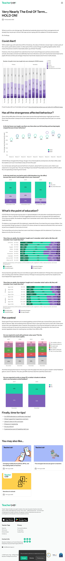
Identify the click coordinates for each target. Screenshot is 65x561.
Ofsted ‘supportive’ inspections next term (16, 419)
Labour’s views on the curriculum (13, 421)
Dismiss (31, 558)
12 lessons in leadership (11, 424)
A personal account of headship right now (16, 429)
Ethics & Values (5, 531)
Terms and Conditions (22, 528)
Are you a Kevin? (9, 426)
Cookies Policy (20, 531)
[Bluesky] (27, 541)
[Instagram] (25, 539)
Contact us (4, 533)
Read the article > (16, 458)
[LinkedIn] (27, 539)
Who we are (4, 530)
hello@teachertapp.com (9, 547)
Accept (24, 558)
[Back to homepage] (9, 3)
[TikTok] (30, 541)
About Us (4, 528)
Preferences (40, 558)
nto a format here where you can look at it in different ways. (46, 107)
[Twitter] (25, 541)
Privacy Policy (20, 530)
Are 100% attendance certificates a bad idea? (17, 416)
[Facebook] (30, 539)
